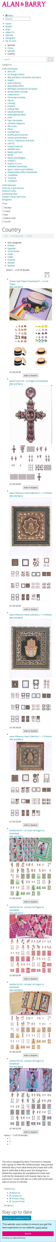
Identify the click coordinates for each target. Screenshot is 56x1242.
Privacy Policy (17, 1198)
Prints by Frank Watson (13, 188)
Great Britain (13, 251)
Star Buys (7, 208)
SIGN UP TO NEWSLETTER (16, 1218)
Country (11, 106)
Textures (11, 177)
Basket (8, 26)
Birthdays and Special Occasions (22, 88)
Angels (10, 80)
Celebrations (13, 94)
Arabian (10, 245)
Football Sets (13, 131)
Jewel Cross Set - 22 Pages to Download (29, 381)
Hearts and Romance (17, 137)
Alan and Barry (16, 286)
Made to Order (10, 218)
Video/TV (9, 32)
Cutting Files (13, 108)
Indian (10, 254)
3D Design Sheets (15, 74)
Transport (12, 180)
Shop (7, 29)
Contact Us (16, 1195)
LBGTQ (10, 143)
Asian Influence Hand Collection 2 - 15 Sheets (31, 614)
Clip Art (10, 100)
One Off (7, 222)
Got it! (28, 1233)
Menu (10, 15)
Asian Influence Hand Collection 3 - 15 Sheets (31, 493)
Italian (10, 256)
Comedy (11, 103)
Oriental (11, 259)
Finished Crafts (9, 190)
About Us (15, 1192)
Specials (9, 35)
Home (10, 48)
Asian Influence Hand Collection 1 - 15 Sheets (31, 736)
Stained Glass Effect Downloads (22, 172)
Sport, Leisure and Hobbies (20, 169)
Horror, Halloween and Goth (20, 140)
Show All (11, 71)
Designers (7, 199)
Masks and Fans (14, 152)
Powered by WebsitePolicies (13, 1238)
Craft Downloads (10, 68)
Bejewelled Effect (15, 85)
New (6, 215)
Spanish (11, 265)
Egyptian (11, 248)
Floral (10, 129)
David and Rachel (15, 111)
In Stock (7, 211)
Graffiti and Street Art (17, 134)
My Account (10, 40)
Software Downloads (17, 166)
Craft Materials (9, 185)
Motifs (10, 154)
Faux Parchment (15, 120)
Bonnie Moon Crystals (17, 91)
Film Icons (12, 126)
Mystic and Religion (16, 157)
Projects (11, 160)
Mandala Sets (13, 149)
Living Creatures (15, 146)
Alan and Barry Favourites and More (24, 77)
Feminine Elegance (16, 123)
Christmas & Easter (16, 97)
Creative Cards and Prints (14, 196)
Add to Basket (30, 375)
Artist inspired (14, 83)
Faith (9, 117)
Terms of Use (18, 1201)
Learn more (41, 1227)
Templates (12, 175)
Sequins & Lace (14, 163)
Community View (10, 193)
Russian (11, 262)
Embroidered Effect (16, 114)
